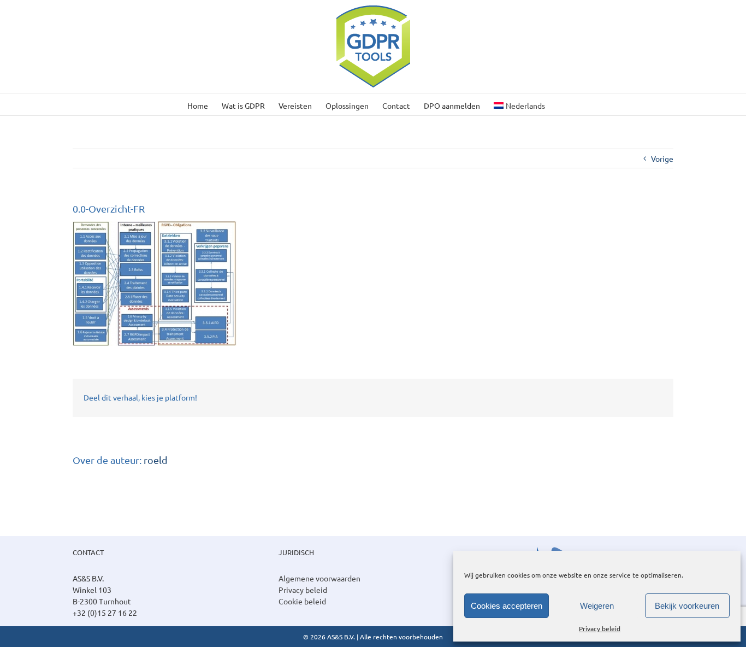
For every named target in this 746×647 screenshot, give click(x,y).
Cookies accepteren (506, 605)
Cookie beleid (302, 601)
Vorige (662, 158)
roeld (156, 460)
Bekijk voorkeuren (687, 605)
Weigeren (597, 605)
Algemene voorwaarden (319, 578)
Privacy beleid (599, 628)
